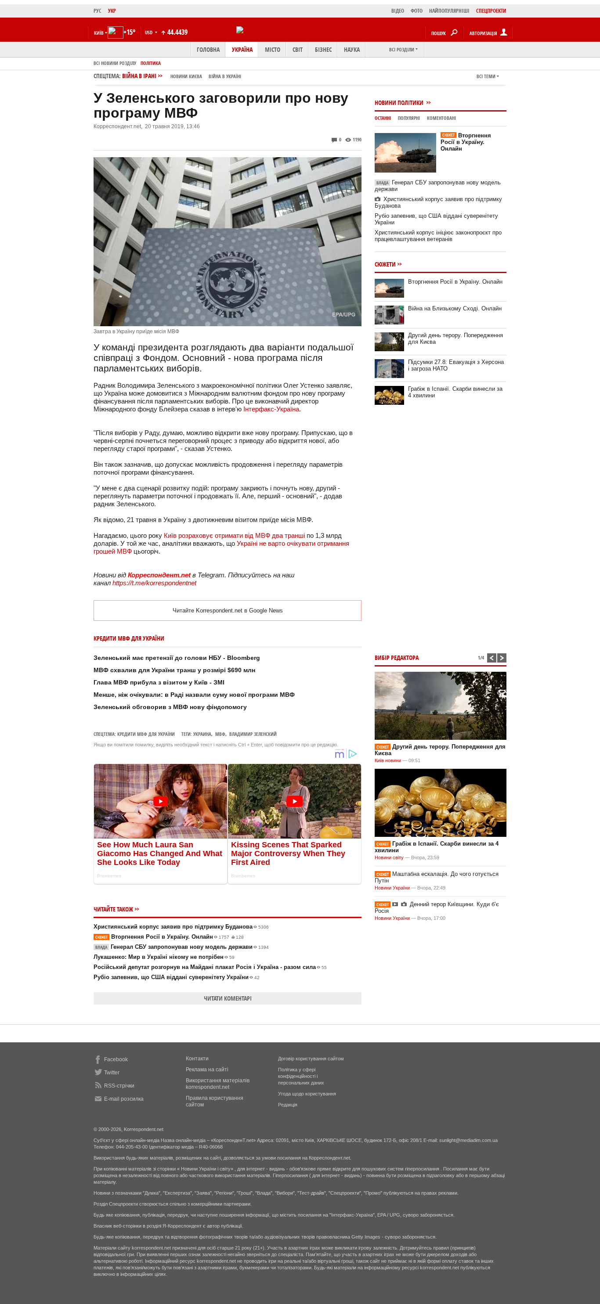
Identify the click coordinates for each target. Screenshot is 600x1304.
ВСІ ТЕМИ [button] (486, 76)
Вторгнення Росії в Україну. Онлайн (169, 936)
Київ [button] (99, 32)
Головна (208, 49)
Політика (151, 63)
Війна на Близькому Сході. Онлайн (455, 308)
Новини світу (389, 857)
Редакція (287, 1104)
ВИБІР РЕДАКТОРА (397, 657)
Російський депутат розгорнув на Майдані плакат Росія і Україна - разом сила (210, 967)
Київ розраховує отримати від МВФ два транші (234, 535)
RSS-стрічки (119, 1086)
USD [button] (149, 32)
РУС (97, 10)
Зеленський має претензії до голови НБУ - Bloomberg (177, 657)
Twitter (111, 1073)
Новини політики (400, 102)
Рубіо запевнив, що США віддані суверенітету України (177, 977)
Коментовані (441, 118)
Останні (383, 118)
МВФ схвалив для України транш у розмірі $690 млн (174, 670)
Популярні (409, 118)
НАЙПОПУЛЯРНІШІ (449, 10)
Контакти (197, 1058)
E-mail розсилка (124, 1099)
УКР (112, 10)
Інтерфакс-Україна (271, 409)
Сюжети (385, 264)
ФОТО (417, 10)
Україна (242, 49)
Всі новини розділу (115, 63)
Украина (202, 734)
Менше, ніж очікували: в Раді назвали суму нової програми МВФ (194, 694)
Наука (352, 49)
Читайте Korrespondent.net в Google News (228, 610)
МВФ (220, 734)
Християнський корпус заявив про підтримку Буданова (181, 926)
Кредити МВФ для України (146, 734)
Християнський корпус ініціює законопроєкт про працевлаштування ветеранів (438, 235)
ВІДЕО (397, 10)
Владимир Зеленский (253, 734)
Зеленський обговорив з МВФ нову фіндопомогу (170, 706)
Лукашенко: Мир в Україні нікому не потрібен (164, 957)
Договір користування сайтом (311, 1058)
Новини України (392, 887)
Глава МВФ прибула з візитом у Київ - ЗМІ (159, 682)
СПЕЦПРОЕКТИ (491, 10)
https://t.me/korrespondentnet (154, 583)
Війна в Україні (225, 76)
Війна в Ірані (181, 76)
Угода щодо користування (307, 1093)
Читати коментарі (228, 998)
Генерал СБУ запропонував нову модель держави (182, 947)
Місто (272, 49)
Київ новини (388, 760)
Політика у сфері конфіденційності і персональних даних (301, 1076)
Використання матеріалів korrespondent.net (217, 1083)
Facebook (116, 1059)
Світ (298, 49)
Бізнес (323, 49)
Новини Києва (186, 76)
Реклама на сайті (207, 1069)
